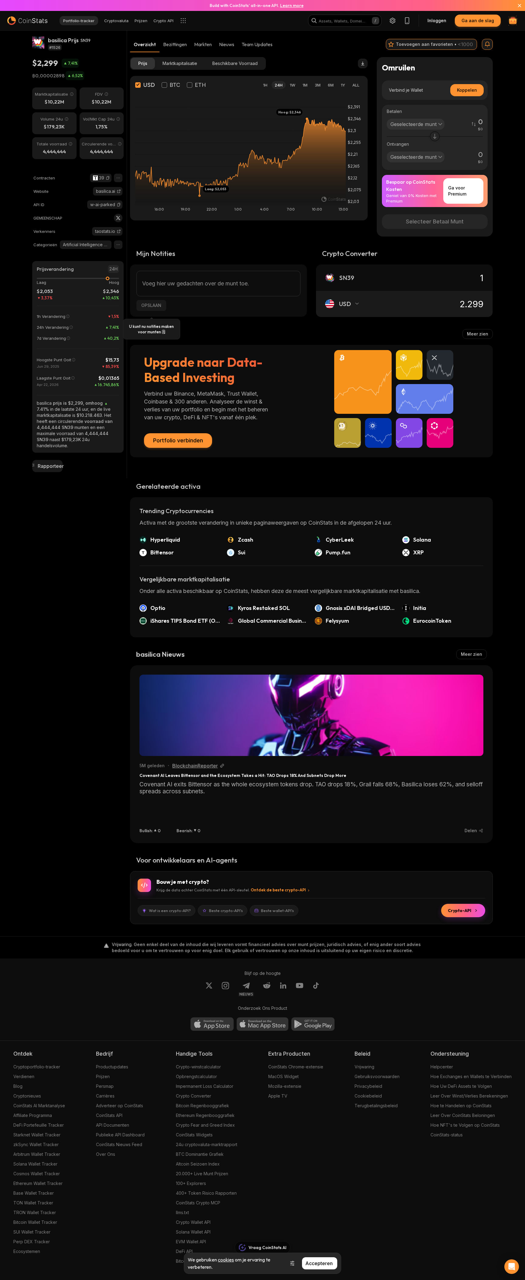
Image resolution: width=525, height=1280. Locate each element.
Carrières (105, 1095)
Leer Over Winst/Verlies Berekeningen (469, 1095)
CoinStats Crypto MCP (198, 1202)
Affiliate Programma (32, 1115)
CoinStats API (109, 1115)
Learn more (292, 5)
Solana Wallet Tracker (35, 1163)
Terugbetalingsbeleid (376, 1105)
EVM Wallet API (191, 1241)
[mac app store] (262, 1024)
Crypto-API (459, 910)
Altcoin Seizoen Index (198, 1163)
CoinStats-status (447, 1134)
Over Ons (105, 1154)
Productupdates (112, 1066)
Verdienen (23, 1076)
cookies (226, 1260)
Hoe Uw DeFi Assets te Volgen (461, 1086)
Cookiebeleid (368, 1095)
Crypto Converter (193, 1095)
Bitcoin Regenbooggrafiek (202, 1105)
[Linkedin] (283, 989)
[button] (107, 177)
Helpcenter (442, 1066)
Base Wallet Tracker (33, 1193)
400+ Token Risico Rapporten (206, 1193)
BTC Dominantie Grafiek (200, 1154)
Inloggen (436, 20)
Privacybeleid (368, 1086)
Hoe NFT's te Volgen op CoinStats (465, 1125)
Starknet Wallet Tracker (36, 1134)
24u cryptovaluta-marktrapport (206, 1144)
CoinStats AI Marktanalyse (39, 1105)
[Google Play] (313, 1024)
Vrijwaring (364, 1066)
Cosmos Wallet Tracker (36, 1173)
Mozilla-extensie (284, 1086)
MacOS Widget (283, 1076)
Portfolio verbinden (178, 440)
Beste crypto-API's (226, 910)
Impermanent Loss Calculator (204, 1086)
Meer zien (477, 333)
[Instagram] (225, 989)
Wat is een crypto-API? (170, 910)
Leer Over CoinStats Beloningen (463, 1115)
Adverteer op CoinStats (119, 1105)
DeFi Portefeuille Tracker (38, 1125)
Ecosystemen (26, 1251)
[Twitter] (118, 218)
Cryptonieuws (27, 1095)
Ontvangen (398, 144)
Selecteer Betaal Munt (435, 221)
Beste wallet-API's (277, 910)
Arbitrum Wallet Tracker (36, 1154)
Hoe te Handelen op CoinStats (461, 1105)
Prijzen (103, 1076)
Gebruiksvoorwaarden (377, 1076)
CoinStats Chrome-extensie (295, 1066)
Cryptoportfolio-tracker (36, 1066)
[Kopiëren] (107, 177)
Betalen (394, 111)
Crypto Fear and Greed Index (205, 1125)
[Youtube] (299, 989)
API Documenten (112, 1125)
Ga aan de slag (478, 20)
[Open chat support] (511, 1266)
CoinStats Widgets (194, 1134)
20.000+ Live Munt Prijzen (202, 1173)
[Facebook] (316, 989)
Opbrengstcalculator (196, 1076)
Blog (17, 1086)
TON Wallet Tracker (33, 1202)
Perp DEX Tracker (31, 1241)
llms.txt (182, 1212)
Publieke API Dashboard (120, 1134)
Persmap (105, 1086)
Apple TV (277, 1095)
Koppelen (467, 90)
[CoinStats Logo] (27, 20)
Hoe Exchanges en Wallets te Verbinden (471, 1076)
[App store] (212, 1024)
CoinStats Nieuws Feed (119, 1144)
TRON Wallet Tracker (34, 1212)
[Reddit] (266, 989)
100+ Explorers (191, 1183)
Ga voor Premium (457, 190)
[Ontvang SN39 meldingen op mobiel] (487, 44)
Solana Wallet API (193, 1231)
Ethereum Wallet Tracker (38, 1183)
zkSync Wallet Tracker (36, 1144)
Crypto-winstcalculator (198, 1066)
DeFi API (184, 1251)
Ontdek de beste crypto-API (278, 889)
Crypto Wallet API (193, 1222)
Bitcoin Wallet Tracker (35, 1222)
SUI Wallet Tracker (31, 1231)
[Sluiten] (516, 5)
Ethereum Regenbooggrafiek (205, 1115)
